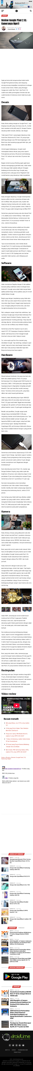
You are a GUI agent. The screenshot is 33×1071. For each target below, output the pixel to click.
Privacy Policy (17, 1052)
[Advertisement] (16, 64)
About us (7, 1050)
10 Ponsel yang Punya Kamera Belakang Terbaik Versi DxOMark (17, 745)
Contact (14, 1050)
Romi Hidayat (11, 29)
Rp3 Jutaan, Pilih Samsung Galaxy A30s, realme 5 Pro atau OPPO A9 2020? (17, 751)
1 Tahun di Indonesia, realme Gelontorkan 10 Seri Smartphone (18, 740)
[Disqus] (16, 788)
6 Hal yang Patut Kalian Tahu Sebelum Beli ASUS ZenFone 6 (17, 729)
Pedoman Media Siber (23, 1050)
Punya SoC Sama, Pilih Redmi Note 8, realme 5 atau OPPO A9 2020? (17, 735)
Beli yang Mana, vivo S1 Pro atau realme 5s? (17, 724)
